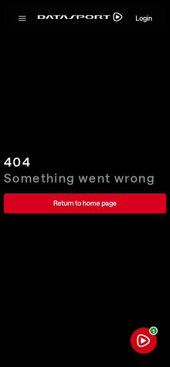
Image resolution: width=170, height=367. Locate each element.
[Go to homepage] (80, 18)
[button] (22, 18)
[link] (85, 203)
